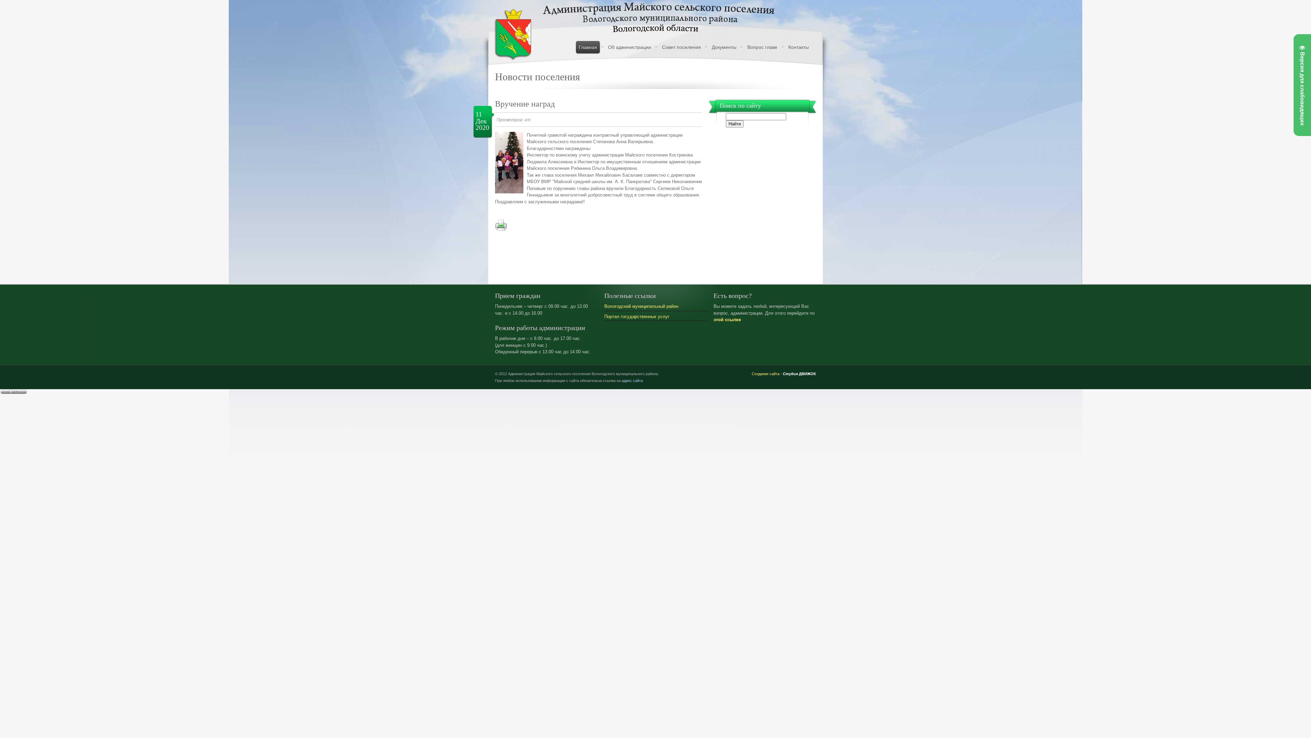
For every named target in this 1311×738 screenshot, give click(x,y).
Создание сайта (765, 374)
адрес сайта (632, 381)
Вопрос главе (762, 47)
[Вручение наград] (509, 191)
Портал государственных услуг (636, 316)
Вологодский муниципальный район (641, 306)
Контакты (798, 47)
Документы (724, 47)
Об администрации (629, 47)
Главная (588, 47)
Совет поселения (681, 47)
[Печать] (501, 229)
